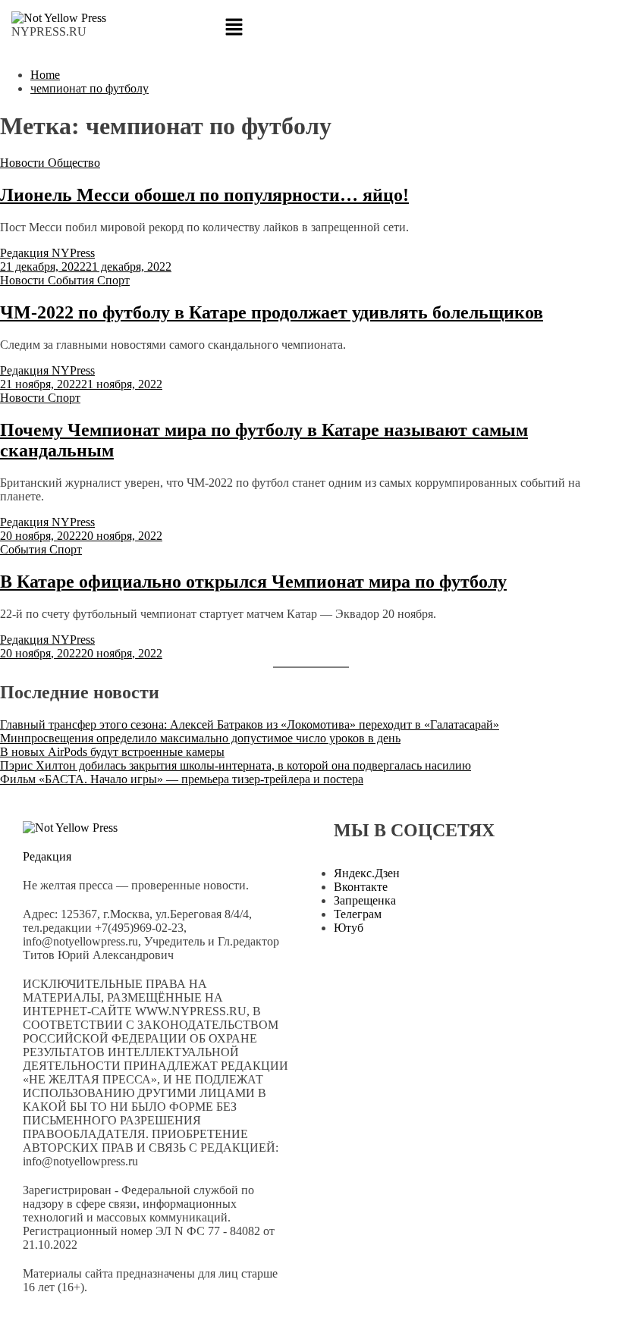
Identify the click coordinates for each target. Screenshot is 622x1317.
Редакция (47, 856)
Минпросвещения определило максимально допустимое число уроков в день (200, 738)
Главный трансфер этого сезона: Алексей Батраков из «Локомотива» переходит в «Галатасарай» (249, 724)
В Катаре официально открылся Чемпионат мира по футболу (253, 581)
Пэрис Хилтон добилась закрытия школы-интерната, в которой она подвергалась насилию (235, 765)
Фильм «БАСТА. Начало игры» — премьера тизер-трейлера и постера (181, 779)
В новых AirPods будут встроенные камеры (112, 751)
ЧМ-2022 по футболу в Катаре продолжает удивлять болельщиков (271, 312)
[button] (310, 28)
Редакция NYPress (47, 252)
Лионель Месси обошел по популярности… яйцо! (204, 195)
